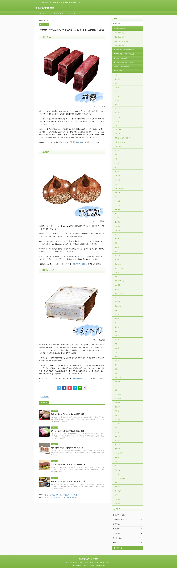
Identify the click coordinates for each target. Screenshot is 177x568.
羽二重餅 (117, 423)
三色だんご (118, 306)
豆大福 (117, 440)
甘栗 (116, 83)
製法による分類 (119, 33)
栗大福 (117, 260)
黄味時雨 (117, 209)
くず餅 (117, 239)
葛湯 (116, 251)
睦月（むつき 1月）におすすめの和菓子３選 (67, 448)
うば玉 (117, 150)
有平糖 (117, 100)
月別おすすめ (45, 397)
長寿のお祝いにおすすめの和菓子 (125, 50)
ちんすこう (118, 377)
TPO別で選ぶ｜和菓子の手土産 (124, 54)
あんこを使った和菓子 (121, 41)
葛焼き (117, 247)
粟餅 (116, 104)
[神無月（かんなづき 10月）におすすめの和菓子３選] (75, 388)
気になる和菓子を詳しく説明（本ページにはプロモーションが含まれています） (88, 562)
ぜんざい (117, 335)
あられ (117, 96)
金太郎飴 (117, 222)
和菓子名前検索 (119, 45)
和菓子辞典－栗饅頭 (79, 264)
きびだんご (118, 205)
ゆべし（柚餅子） (120, 478)
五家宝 (117, 276)
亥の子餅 (117, 134)
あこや (117, 75)
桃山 (116, 465)
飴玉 (116, 92)
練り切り (117, 415)
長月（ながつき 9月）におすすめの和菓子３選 (68, 481)
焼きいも (117, 470)
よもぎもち (118, 491)
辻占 (116, 386)
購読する (119, 548)
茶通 (116, 365)
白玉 (116, 323)
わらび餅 (117, 503)
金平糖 (117, 289)
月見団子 (117, 381)
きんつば (117, 226)
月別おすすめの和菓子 (122, 58)
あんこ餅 (117, 108)
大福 (116, 344)
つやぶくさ (118, 394)
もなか (117, 461)
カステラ (117, 180)
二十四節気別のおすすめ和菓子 (124, 62)
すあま (117, 327)
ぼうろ (117, 432)
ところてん (118, 398)
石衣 (116, 125)
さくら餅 (117, 297)
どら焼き (117, 402)
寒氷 (116, 197)
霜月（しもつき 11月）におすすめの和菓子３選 (61, 497)
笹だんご (117, 302)
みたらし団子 (119, 453)
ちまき (117, 360)
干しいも (117, 436)
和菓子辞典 (118, 71)
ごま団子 (117, 285)
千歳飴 (117, 356)
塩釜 (116, 310)
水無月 (117, 457)
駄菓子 (117, 352)
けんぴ (117, 272)
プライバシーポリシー (75, 13)
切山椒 (117, 218)
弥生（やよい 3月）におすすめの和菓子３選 (67, 414)
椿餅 (116, 390)
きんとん (117, 230)
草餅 (116, 234)
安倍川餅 (117, 79)
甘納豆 (117, 87)
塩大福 (117, 314)
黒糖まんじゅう (119, 281)
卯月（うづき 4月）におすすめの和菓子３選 (67, 431)
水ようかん (118, 444)
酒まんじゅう (119, 293)
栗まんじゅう (119, 264)
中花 (116, 369)
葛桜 (116, 243)
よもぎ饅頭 (118, 486)
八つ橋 (117, 474)
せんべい (117, 339)
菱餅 (116, 428)
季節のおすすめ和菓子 (122, 66)
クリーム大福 (119, 268)
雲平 (116, 155)
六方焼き (117, 499)
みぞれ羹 (117, 449)
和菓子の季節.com (44, 7)
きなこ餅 (117, 201)
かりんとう (118, 184)
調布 (116, 373)
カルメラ (117, 192)
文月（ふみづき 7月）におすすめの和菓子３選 (68, 464)
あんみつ (117, 117)
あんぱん (117, 113)
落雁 (116, 495)
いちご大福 (118, 129)
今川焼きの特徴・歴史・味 (123, 138)
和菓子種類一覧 (58, 13)
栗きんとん (118, 255)
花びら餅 (117, 419)
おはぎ (117, 167)
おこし (117, 163)
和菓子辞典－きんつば (81, 378)
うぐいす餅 (118, 146)
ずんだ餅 (117, 331)
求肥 (116, 213)
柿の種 (117, 171)
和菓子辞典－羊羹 (77, 142)
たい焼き (117, 348)
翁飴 (116, 159)
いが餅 (117, 121)
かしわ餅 (117, 176)
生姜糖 (117, 318)
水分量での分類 (119, 37)
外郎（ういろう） (120, 142)
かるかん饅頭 (119, 188)
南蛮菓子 (117, 407)
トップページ (42, 13)
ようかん (117, 482)
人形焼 (117, 411)
